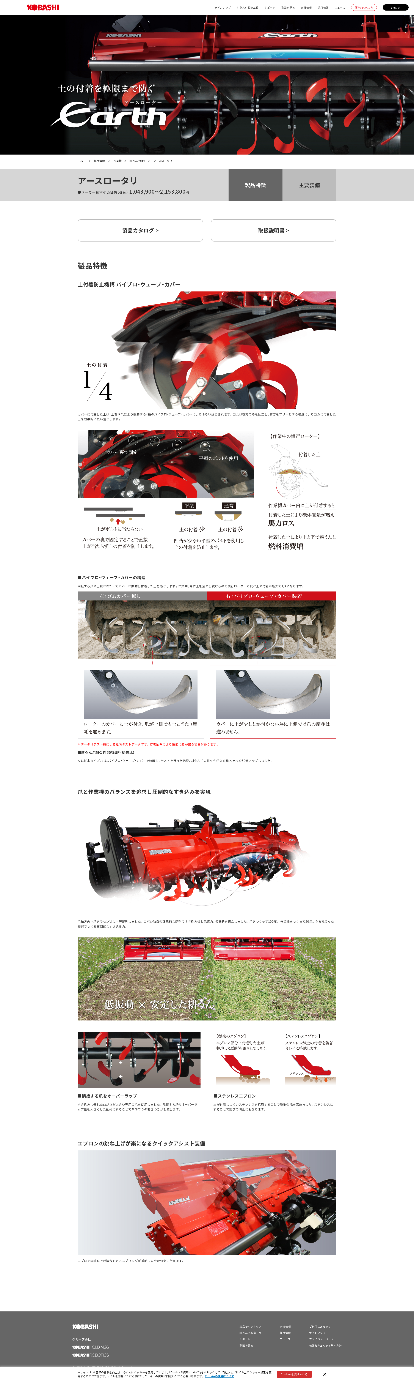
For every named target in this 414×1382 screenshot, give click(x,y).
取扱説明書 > (273, 230)
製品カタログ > (140, 230)
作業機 (118, 161)
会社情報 (306, 7)
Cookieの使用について (219, 1376)
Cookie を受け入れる (294, 1374)
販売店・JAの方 (364, 7)
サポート (270, 7)
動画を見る (288, 7)
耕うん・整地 (137, 161)
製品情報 (99, 161)
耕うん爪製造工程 (248, 7)
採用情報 (323, 7)
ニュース (339, 7)
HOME (81, 161)
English (395, 7)
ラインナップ (223, 7)
